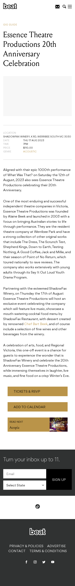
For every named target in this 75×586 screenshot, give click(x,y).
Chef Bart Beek (36, 324)
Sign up (59, 480)
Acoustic (30, 152)
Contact (17, 551)
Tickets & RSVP (27, 391)
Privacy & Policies (26, 546)
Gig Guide (10, 25)
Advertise (56, 546)
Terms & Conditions (48, 551)
